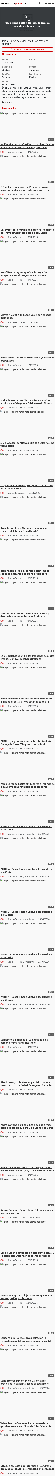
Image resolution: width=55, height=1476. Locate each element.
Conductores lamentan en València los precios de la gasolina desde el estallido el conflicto (24, 1382)
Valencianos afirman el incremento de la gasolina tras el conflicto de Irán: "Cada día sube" (25, 1425)
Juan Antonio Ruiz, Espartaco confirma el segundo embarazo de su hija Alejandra (24, 572)
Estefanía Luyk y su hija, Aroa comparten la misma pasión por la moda (26, 1297)
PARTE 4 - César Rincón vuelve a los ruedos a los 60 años (26, 871)
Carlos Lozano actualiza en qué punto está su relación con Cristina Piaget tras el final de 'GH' (27, 1254)
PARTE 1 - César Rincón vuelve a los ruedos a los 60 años (26, 998)
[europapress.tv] (15, 3)
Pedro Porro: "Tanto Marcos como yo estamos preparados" (27, 359)
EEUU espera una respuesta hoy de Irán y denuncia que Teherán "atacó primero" (24, 615)
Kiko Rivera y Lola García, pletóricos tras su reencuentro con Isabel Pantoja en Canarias (26, 1084)
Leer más (7, 102)
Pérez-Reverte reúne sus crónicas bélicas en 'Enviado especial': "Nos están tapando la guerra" (26, 700)
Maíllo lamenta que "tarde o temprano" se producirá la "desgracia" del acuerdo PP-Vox (26, 402)
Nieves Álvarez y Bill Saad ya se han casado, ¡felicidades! (26, 316)
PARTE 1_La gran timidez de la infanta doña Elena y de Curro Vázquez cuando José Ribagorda (25, 743)
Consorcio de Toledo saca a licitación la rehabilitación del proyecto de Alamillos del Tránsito (25, 1339)
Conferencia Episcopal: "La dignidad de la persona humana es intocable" (24, 1041)
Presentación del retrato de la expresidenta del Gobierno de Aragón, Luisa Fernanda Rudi (27, 1169)
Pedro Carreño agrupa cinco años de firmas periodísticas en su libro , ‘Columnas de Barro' (27, 1126)
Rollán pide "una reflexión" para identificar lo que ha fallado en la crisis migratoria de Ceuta (27, 146)
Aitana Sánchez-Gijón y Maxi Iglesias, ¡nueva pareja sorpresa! (26, 1212)
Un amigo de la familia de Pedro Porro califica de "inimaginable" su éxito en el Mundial (27, 231)
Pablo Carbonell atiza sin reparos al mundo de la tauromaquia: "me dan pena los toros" (27, 785)
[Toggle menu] (2, 3)
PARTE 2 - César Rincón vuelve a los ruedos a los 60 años (26, 956)
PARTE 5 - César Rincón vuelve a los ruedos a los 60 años (26, 828)
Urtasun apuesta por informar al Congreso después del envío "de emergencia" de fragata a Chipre (27, 1467)
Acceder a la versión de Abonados (29, 49)
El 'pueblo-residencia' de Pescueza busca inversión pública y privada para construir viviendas (25, 189)
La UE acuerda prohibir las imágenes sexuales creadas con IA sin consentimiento (27, 657)
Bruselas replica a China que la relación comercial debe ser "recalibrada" (23, 530)
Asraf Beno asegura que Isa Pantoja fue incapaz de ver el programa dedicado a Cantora (23, 274)
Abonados (48, 3)
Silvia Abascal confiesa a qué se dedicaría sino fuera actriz (27, 444)
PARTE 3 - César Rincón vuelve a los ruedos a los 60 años (26, 913)
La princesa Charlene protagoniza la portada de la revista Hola (26, 487)
